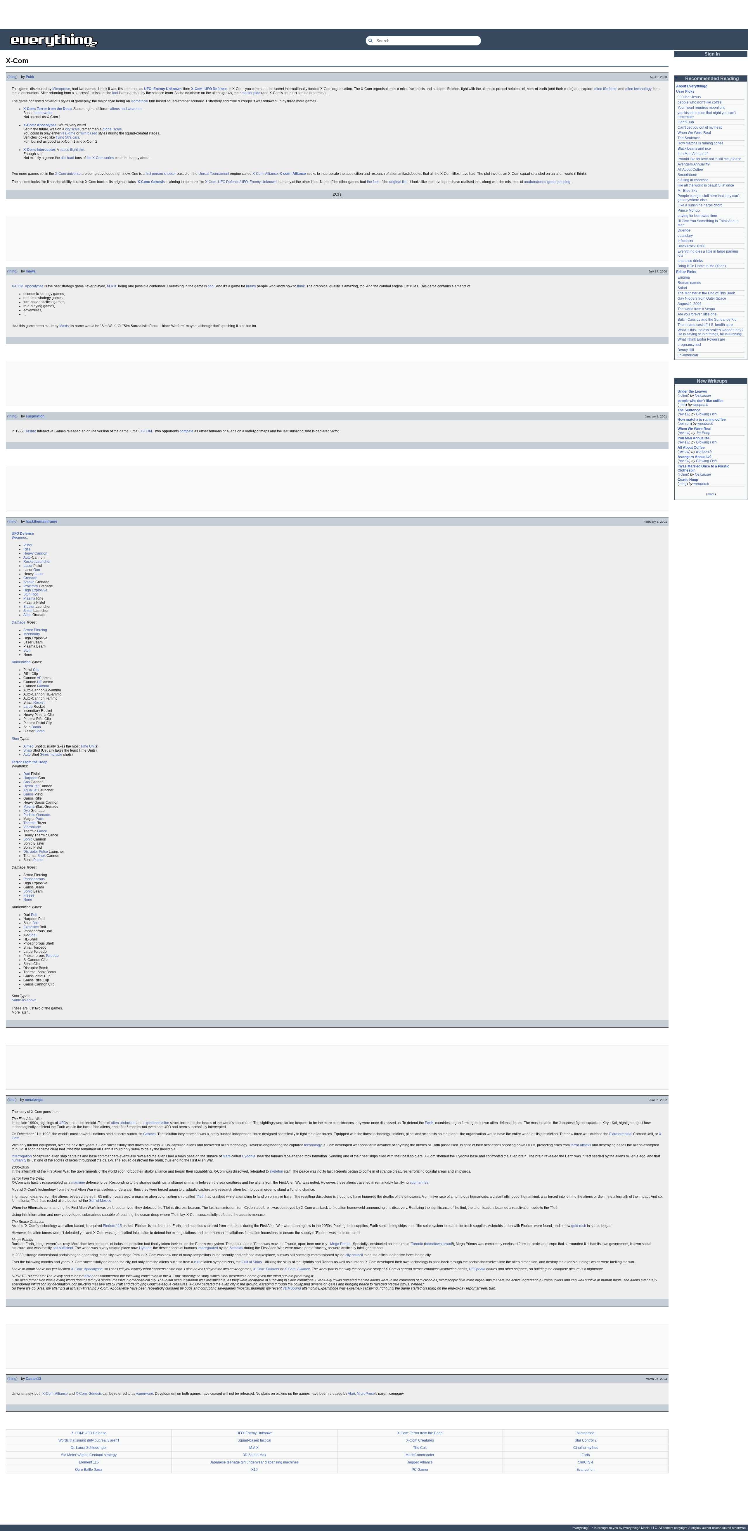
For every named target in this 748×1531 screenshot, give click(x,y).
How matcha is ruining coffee (700, 143)
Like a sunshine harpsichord (700, 205)
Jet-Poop (703, 433)
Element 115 (89, 1462)
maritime (78, 1182)
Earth (429, 1123)
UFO (15, 533)
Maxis (64, 326)
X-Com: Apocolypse (40, 125)
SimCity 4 (585, 1462)
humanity (19, 1160)
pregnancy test (689, 345)
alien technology (638, 89)
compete (186, 431)
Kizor (88, 1276)
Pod (34, 915)
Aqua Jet (30, 790)
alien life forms (605, 89)
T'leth (200, 1197)
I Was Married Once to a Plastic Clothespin (704, 468)
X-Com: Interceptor (39, 150)
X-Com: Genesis (151, 182)
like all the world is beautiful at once (706, 185)
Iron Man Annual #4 (693, 154)
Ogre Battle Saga (88, 1470)
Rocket (38, 702)
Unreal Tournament (213, 174)
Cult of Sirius (252, 1262)
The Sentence (689, 138)
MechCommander (420, 1455)
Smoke (28, 582)
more (711, 494)
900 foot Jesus (689, 97)
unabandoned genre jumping (547, 182)
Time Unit (88, 746)
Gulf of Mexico (100, 1201)
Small (27, 611)
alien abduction (123, 1123)
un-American (688, 355)
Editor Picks (686, 272)
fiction (683, 395)
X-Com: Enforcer (266, 1269)
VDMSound (292, 1288)
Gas (26, 782)
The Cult (420, 1448)
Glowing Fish (706, 414)
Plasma (29, 598)
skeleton (276, 1171)
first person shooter (161, 174)
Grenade (30, 578)
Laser (27, 566)
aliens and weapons (126, 109)
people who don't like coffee (700, 102)
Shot (15, 739)
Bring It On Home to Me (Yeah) (702, 266)
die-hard (67, 158)
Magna (28, 807)
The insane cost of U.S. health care (705, 325)
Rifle (27, 549)
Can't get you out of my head (700, 127)
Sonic (27, 839)
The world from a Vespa (696, 309)
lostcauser (703, 395)
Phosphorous (34, 879)
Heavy (28, 553)
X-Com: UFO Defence (209, 89)
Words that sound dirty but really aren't (88, 1440)
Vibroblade (32, 827)
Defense (27, 533)
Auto (27, 557)
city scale (72, 129)
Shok (41, 856)
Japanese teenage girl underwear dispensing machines (254, 1462)
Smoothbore (687, 175)
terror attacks (581, 1145)
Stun (27, 650)
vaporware (144, 1394)
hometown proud (438, 1244)
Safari (682, 288)
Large (28, 707)
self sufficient (63, 1248)
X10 (254, 1470)
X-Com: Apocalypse (87, 1269)
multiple (56, 754)
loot (115, 93)
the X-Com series (100, 158)
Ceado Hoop (688, 480)
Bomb (36, 727)
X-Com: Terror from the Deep (47, 109)
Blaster (28, 607)
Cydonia (248, 1156)
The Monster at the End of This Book (706, 293)
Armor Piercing (35, 630)
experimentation (156, 1123)
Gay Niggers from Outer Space (702, 298)
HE (39, 682)
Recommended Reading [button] (712, 78)
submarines (419, 1182)
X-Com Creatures (420, 1440)
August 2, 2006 (690, 304)
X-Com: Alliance (265, 174)
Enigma (684, 277)
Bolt (35, 923)
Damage (18, 622)
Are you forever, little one (697, 314)
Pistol (27, 545)
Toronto (417, 1244)
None (27, 899)
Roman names (689, 283)
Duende (684, 230)
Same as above (24, 1000)
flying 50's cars (67, 137)
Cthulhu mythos (585, 1448)
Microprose (61, 89)
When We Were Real (694, 133)
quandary (685, 236)
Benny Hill (686, 350)
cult (197, 1262)
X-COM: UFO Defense (88, 1433)
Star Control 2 (586, 1440)
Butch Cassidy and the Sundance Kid (707, 319)
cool (211, 286)
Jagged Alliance (420, 1462)
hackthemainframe (41, 521)
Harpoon (30, 778)
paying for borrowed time (697, 216)
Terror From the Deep (29, 762)
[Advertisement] (374, 14)
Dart (26, 774)
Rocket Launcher (37, 562)
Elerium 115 (112, 1226)
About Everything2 (691, 86)
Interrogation (22, 1156)
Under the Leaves (692, 391)
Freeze (28, 895)
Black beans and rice (694, 148)
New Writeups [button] (712, 381)
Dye (26, 811)
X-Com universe (68, 174)
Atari (351, 1394)
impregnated (208, 1248)
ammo (44, 686)
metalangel (34, 1100)
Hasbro (30, 431)
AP (39, 678)
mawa (31, 271)
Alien (27, 615)
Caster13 (33, 1379)
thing (12, 77)
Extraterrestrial (620, 1134)
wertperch (700, 405)
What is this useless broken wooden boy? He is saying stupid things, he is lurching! (711, 332)
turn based (88, 133)
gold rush (578, 1226)
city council (354, 1255)
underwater (43, 113)
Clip (36, 670)
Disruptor (30, 852)
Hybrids (145, 1248)
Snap (27, 750)
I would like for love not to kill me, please (709, 159)
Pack (40, 819)
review (684, 414)
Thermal (30, 823)
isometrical (139, 101)
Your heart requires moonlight (701, 108)
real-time (68, 133)
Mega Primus (340, 1244)
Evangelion (585, 1470)
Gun (36, 570)
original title (398, 182)
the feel (373, 182)
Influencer (685, 241)
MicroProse (366, 1394)
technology (312, 1145)
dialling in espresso (693, 180)
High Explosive (35, 590)
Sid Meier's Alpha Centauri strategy (89, 1455)
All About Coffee (690, 170)
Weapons (19, 538)
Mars (227, 1156)
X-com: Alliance (293, 174)
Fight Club (686, 122)
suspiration (35, 416)
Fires (45, 754)
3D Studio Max (254, 1455)
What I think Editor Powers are (701, 339)
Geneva (149, 1134)
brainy (251, 286)
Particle (29, 815)
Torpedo (52, 956)
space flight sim (72, 150)
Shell (33, 935)
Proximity (30, 586)
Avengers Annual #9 (694, 164)
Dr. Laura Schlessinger (89, 1448)
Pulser (38, 860)
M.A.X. (112, 286)
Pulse (43, 852)
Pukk (30, 77)
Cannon (40, 553)
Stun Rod (30, 594)
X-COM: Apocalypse (28, 286)
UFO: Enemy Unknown (162, 89)
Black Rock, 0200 (691, 246)
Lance (42, 831)
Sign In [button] (712, 53)
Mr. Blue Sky (687, 191)
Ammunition (21, 662)
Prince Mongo (689, 210)
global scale (112, 129)
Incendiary (31, 634)
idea (11, 1100)
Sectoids (236, 1248)
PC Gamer (420, 1470)
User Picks (685, 91)
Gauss (28, 794)
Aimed (28, 746)
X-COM (146, 431)
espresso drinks (690, 261)
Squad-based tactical (254, 1440)
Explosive (31, 927)
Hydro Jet (31, 786)
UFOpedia (477, 1269)
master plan (251, 93)
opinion (685, 424)
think (301, 286)
